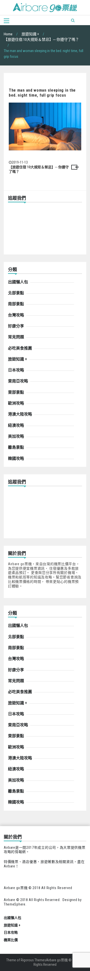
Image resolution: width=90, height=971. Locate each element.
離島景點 (16, 447)
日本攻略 (16, 370)
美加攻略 (16, 436)
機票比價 (11, 940)
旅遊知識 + (17, 359)
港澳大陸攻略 (20, 414)
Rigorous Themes (33, 960)
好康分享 (16, 326)
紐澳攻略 (16, 425)
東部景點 (16, 392)
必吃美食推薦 (20, 348)
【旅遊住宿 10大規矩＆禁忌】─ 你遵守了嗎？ (39, 169)
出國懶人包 (18, 282)
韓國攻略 (16, 458)
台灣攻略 (16, 315)
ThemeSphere (15, 904)
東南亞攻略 (18, 381)
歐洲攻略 (16, 403)
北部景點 (16, 293)
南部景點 (16, 304)
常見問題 (16, 337)
